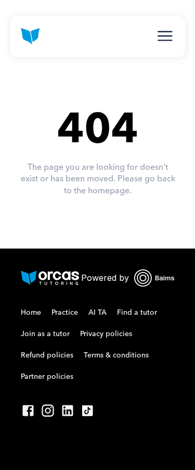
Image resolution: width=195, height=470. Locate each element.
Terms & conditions (116, 355)
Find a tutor (137, 312)
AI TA (97, 312)
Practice (64, 312)
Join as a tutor (45, 334)
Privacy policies (106, 334)
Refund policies (47, 355)
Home (31, 312)
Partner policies (47, 376)
